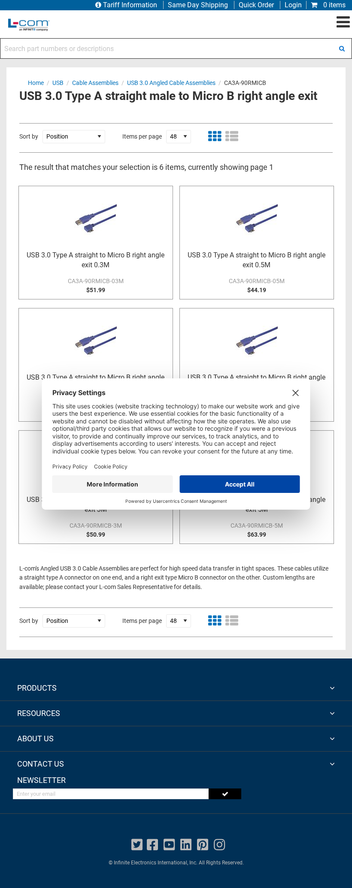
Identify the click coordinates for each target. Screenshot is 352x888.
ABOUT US (35, 738)
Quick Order (256, 5)
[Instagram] (219, 844)
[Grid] (214, 136)
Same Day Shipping (198, 5)
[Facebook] (152, 844)
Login (293, 5)
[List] (231, 136)
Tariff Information (130, 5)
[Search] (342, 48)
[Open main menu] (343, 22)
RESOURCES (38, 713)
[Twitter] (137, 844)
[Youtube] (169, 844)
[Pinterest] (202, 844)
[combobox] (176, 48)
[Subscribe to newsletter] (225, 793)
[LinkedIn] (185, 844)
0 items (334, 5)
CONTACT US (40, 763)
